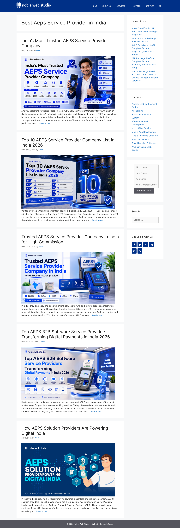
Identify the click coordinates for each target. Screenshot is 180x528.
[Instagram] (145, 244)
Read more (44, 123)
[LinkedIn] (134, 251)
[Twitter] (140, 244)
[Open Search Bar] (160, 6)
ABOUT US (107, 6)
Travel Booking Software (144, 143)
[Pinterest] (151, 244)
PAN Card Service (140, 139)
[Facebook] (134, 244)
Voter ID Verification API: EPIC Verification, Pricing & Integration (145, 31)
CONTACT (149, 6)
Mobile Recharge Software (145, 135)
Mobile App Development (144, 132)
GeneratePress (106, 524)
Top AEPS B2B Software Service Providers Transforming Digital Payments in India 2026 (65, 334)
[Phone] (140, 251)
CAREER (137, 6)
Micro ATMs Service (141, 128)
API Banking (137, 111)
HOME (94, 6)
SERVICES (120, 6)
